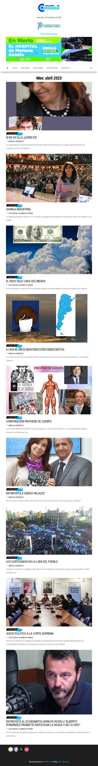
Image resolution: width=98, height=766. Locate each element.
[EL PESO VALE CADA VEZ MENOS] (49, 250)
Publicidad (38, 68)
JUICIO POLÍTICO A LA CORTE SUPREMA (30, 633)
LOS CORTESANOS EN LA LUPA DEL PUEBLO (32, 561)
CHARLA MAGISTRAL (18, 209)
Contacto (65, 68)
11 (19, 490)
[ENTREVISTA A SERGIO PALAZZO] (49, 462)
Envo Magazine (63, 762)
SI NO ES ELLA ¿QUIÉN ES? (21, 137)
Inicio (15, 68)
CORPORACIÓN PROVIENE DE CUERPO (29, 421)
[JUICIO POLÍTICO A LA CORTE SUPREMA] (49, 602)
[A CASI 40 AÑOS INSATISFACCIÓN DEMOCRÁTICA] (49, 318)
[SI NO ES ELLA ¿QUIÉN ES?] (49, 106)
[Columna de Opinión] (7, 68)
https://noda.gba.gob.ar (49, 34)
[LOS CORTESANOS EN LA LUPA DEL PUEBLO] (49, 530)
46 (19, 134)
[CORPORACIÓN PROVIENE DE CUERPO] (49, 390)
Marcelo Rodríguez (16, 141)
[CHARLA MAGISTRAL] (49, 178)
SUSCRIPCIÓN (52, 68)
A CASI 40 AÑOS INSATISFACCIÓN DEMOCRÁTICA (35, 349)
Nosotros (25, 68)
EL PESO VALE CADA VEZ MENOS (25, 281)
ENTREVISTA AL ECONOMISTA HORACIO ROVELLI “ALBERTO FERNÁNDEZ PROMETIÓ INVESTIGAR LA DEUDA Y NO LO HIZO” (43, 723)
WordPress (47, 762)
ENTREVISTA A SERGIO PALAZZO (25, 493)
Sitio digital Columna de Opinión (21, 213)
